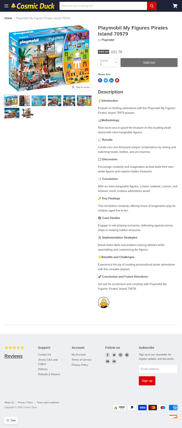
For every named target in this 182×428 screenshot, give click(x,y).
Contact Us (44, 354)
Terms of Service (81, 359)
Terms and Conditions (48, 402)
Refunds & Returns (49, 374)
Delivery (43, 369)
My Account (78, 354)
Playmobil (108, 39)
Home (8, 18)
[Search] (152, 6)
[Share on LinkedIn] (111, 80)
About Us (9, 402)
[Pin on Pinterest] (117, 80)
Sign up (147, 380)
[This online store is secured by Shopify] (119, 409)
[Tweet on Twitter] (106, 80)
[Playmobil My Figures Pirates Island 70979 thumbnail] (11, 100)
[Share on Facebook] (100, 80)
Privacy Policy (80, 364)
